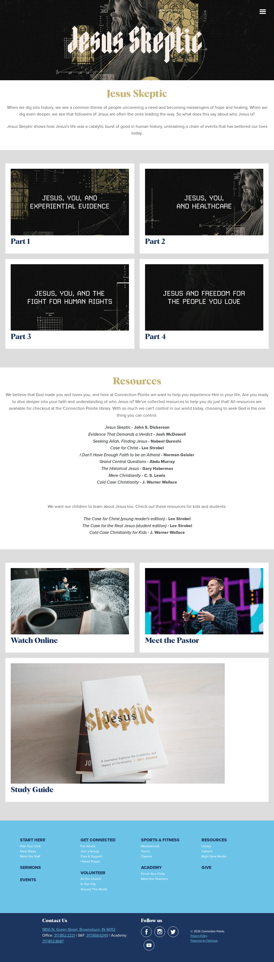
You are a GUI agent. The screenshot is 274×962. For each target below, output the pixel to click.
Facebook (146, 931)
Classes (146, 856)
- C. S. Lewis (137, 475)
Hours (145, 851)
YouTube (149, 945)
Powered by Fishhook (204, 940)
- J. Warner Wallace (137, 482)
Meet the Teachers (154, 878)
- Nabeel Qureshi (137, 441)
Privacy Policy (199, 936)
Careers (207, 851)
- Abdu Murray (137, 461)
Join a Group (90, 851)
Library (206, 846)
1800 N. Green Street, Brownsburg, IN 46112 (78, 929)
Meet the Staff (30, 856)
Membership (150, 846)
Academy (151, 867)
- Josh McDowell (137, 434)
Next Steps (28, 851)
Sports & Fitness (160, 840)
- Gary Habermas (137, 468)
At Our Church (91, 878)
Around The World (94, 889)
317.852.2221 (64, 935)
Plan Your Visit (30, 846)
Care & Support (91, 856)
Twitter (173, 931)
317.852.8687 (53, 941)
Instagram (159, 931)
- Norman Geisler (137, 455)
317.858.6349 (97, 935)
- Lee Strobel (137, 448)
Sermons (30, 867)
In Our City (88, 883)
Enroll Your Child (153, 873)
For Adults (88, 846)
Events (28, 880)
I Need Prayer (90, 861)
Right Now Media (213, 856)
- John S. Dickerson (150, 427)
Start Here (32, 840)
